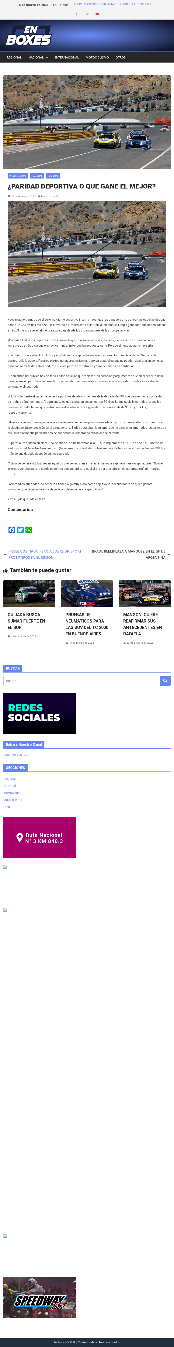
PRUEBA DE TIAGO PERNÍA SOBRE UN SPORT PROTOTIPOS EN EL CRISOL (44, 554)
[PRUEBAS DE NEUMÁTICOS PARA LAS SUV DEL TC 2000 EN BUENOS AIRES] (87, 583)
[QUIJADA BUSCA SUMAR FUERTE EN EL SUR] (29, 583)
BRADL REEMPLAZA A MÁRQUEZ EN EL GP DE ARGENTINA (129, 554)
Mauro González (51, 196)
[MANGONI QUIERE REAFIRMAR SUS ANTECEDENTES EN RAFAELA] (145, 583)
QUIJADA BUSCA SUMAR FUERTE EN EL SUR (26, 621)
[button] (46, 57)
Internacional (67, 57)
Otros (121, 57)
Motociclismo (97, 57)
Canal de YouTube (16, 755)
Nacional (36, 57)
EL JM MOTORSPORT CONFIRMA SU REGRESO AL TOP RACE (110, 5)
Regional (14, 57)
